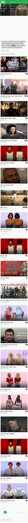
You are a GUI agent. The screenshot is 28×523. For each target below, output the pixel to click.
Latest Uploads (8, 54)
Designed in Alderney (6, 519)
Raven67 (4, 120)
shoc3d (3, 435)
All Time (5, 51)
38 (19, 512)
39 (22, 512)
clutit (3, 75)
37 (16, 512)
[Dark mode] (24, 2)
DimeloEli (4, 142)
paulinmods (4, 186)
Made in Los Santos (5, 520)
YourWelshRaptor (6, 97)
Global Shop (5, 391)
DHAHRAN (4, 346)
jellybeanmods (5, 231)
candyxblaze (5, 209)
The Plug (4, 164)
